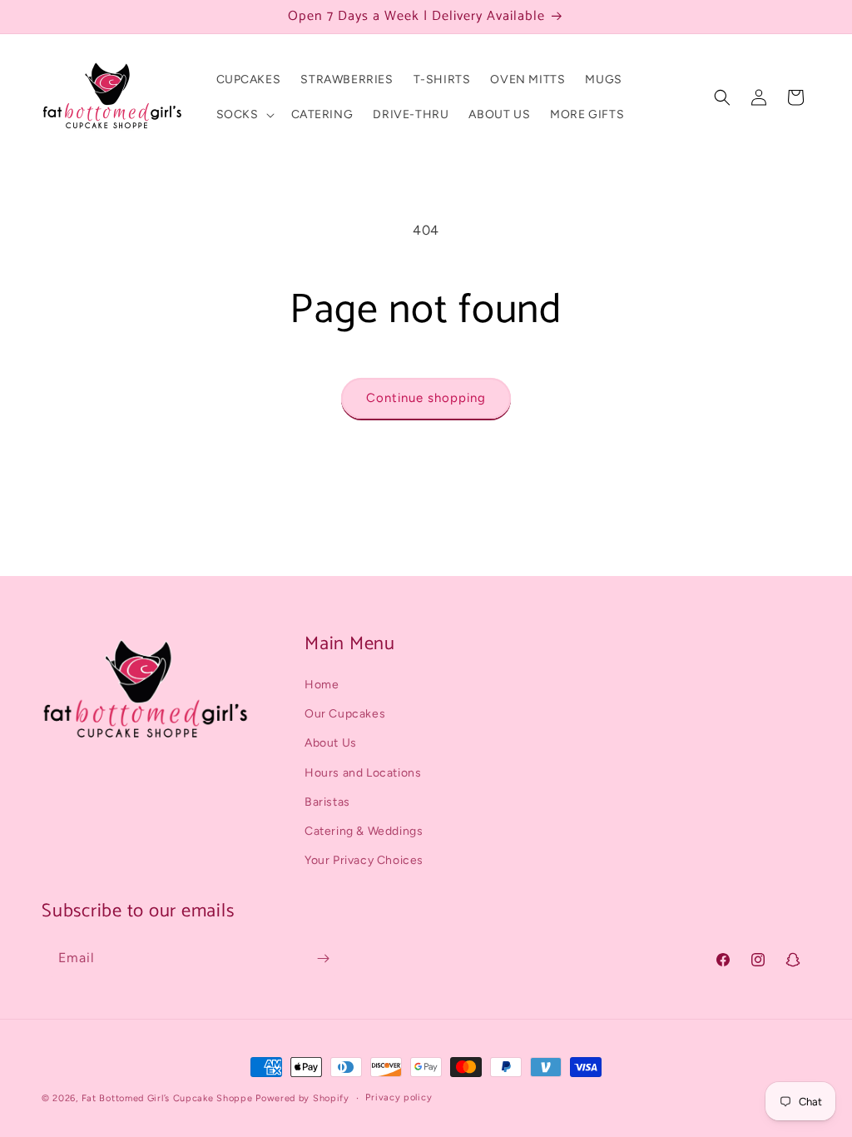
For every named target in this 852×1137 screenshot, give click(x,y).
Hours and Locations (363, 773)
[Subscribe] (323, 958)
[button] (243, 114)
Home (322, 685)
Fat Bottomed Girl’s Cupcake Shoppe (167, 1098)
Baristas (327, 802)
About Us (331, 743)
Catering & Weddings (364, 831)
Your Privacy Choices (364, 860)
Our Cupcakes (345, 714)
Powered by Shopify (302, 1098)
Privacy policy (398, 1097)
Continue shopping (426, 397)
